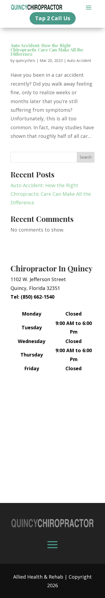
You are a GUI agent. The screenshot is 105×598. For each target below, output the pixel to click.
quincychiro (25, 60)
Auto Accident (79, 60)
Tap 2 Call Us (52, 18)
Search (86, 157)
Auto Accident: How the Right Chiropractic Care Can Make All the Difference (46, 50)
